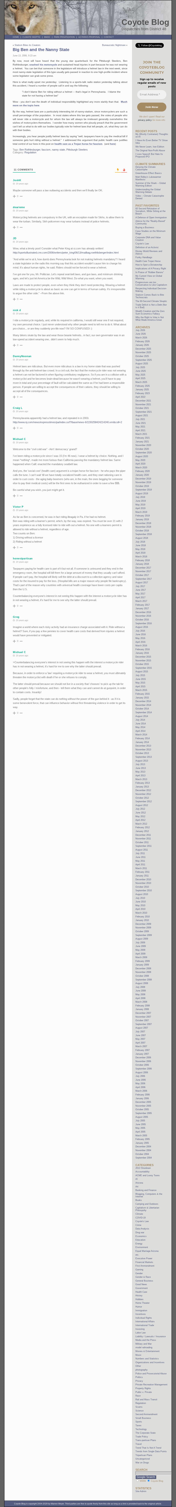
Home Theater (142, 1303)
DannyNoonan (22, 356)
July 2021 (140, 419)
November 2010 (143, 883)
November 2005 (143, 1106)
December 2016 (143, 612)
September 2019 (143, 489)
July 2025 (140, 367)
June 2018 (140, 545)
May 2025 (140, 374)
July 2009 (140, 942)
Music (138, 1355)
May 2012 (140, 816)
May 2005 (140, 1128)
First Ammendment (144, 1266)
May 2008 (140, 994)
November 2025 (143, 352)
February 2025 (142, 386)
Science (139, 1410)
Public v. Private (143, 1392)
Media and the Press (145, 1340)
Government (141, 1288)
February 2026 (142, 341)
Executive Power (143, 1258)
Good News (141, 1284)
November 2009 (143, 927)
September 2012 (143, 801)
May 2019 (140, 504)
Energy (138, 1243)
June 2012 (140, 812)
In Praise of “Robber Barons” (149, 272)
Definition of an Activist (146, 247)
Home (16, 37)
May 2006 (140, 1083)
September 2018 (143, 534)
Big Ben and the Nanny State (41, 49)
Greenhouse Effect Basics (148, 173)
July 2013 (140, 764)
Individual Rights (143, 1318)
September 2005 (143, 1113)
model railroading (143, 1347)
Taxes (138, 1425)
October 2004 (142, 1154)
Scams (138, 1407)
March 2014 (141, 734)
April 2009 (140, 953)
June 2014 (140, 723)
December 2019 (143, 478)
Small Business (143, 1418)
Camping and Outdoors (146, 1204)
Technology (141, 1429)
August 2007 (141, 1027)
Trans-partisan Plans (145, 1440)
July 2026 (140, 330)
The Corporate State (145, 1433)
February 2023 (142, 393)
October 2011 (142, 842)
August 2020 (141, 456)
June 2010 (140, 901)
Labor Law (140, 1332)
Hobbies (139, 1299)
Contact (109, 37)
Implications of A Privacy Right (150, 268)
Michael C (19, 439)
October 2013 (142, 753)
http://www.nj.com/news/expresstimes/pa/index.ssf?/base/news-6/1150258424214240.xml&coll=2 (67, 422)
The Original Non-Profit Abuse (150, 150)
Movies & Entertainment (147, 1351)
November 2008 (143, 972)
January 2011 (142, 875)
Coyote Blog (145, 22)
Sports (138, 1421)
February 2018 (142, 560)
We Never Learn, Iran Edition (149, 146)
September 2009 (143, 935)
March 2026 (141, 337)
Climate (139, 1214)
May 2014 (140, 727)
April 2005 (140, 1131)
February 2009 (142, 961)
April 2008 (140, 998)
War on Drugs (142, 1462)
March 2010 (141, 913)
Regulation (30, 152)
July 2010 (140, 898)
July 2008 (140, 987)
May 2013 (140, 771)
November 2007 (143, 1016)
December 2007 (143, 1013)
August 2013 (141, 760)
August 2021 (141, 415)
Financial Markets (144, 1262)
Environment (141, 1247)
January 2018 (142, 564)
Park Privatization (64, 37)
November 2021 (143, 404)
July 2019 (140, 497)
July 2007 (140, 1031)
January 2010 (142, 920)
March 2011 (141, 868)
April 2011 (140, 864)
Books (138, 1200)
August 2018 (141, 538)
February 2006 (142, 1094)
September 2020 (143, 452)
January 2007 (142, 1054)
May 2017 (140, 593)
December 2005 (143, 1102)
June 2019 (140, 501)
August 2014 (141, 716)
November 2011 (143, 838)
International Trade (144, 1325)
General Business (144, 1280)
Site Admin (140, 1491)
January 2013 (142, 786)
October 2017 (142, 575)
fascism (46, 149)
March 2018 (141, 556)
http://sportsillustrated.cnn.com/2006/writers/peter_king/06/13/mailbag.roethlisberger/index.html (66, 252)
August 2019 (141, 493)
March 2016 (141, 645)
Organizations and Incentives (149, 1362)
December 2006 (143, 1057)
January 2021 (142, 441)
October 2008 (142, 976)
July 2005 (140, 1120)
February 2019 (142, 515)
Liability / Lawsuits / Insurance (150, 1336)
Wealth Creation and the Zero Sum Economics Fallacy (149, 312)
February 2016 (142, 649)
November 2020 (143, 445)
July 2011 (140, 853)
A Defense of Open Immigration (151, 217)
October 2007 (142, 1020)
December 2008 (143, 968)
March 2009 (141, 957)
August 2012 (141, 805)
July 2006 (140, 1076)
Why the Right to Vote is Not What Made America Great (149, 318)
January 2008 (142, 1009)
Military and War (143, 1344)
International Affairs (145, 1321)
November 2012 (143, 794)
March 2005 (141, 1135)
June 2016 (140, 634)
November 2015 (143, 660)
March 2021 (141, 434)
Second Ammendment (146, 1414)
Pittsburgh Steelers (77, 149)
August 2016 (141, 627)
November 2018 (143, 527)
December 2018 (143, 523)
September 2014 (143, 712)
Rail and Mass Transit (146, 1399)
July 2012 (140, 809)
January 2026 (142, 345)
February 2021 (142, 438)
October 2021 (142, 408)
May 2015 (140, 682)
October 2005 (142, 1109)
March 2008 (141, 1002)
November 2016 (143, 616)
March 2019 (141, 512)
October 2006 (142, 1065)
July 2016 (140, 631)
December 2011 (143, 835)
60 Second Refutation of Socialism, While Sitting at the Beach (150, 211)
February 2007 (142, 1050)
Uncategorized (142, 1459)
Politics (139, 1377)
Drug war (139, 1232)
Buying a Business (144, 227)
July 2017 (140, 586)
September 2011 (143, 846)
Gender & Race (143, 1277)
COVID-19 (140, 1217)
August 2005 (141, 1117)
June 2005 (140, 1124)
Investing (140, 1329)
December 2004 (143, 1146)
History (138, 1295)
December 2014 (143, 701)
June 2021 (140, 423)
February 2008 (142, 1005)
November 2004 (143, 1150)
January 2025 (142, 389)
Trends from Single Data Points (151, 1451)
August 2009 (141, 938)
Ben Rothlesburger (29, 149)
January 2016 (142, 653)
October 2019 (142, 486)
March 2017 (141, 601)
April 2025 (140, 378)
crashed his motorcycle (43, 64)
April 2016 (140, 642)
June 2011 (140, 857)
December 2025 (143, 348)
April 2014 (140, 731)
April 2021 (140, 430)
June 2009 (140, 946)
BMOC (47, 37)
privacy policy (145, 120)
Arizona (139, 1183)
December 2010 (143, 879)
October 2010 (142, 887)
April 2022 (140, 397)
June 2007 (140, 1035)
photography (141, 1369)
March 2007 (141, 1046)
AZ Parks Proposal (89, 37)
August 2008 (141, 983)
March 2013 (141, 779)
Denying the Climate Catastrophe (145, 168)
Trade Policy (141, 1436)
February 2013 (142, 783)
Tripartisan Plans (143, 1455)
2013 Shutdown (143, 1168)
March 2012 (141, 823)
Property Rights (143, 1388)
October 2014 (142, 708)
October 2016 (142, 619)
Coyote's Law (142, 1221)
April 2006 (140, 1087)
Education (140, 1240)
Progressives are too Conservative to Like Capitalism (151, 283)
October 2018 (142, 530)
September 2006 (143, 1068)
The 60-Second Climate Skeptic (151, 301)
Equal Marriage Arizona (146, 1251)
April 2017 (140, 597)
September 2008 (143, 979)
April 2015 (140, 686)
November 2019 (143, 482)
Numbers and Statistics (147, 1358)
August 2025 (141, 363)
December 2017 (143, 567)
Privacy (139, 1381)
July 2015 (140, 675)
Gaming (139, 1269)
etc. (137, 1255)
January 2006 (142, 1098)
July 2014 (140, 720)
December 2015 (143, 656)
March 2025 (141, 382)
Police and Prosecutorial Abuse (151, 1373)
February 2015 (142, 694)
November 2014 (143, 705)
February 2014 (142, 738)
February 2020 (142, 471)
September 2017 (143, 579)
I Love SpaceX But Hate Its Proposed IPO (149, 155)
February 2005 (142, 1139)
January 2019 (142, 519)
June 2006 (140, 1080)
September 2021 (143, 412)
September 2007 (143, 1024)
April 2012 (140, 820)
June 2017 (140, 590)
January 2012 (142, 831)
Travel (138, 1444)
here (112, 143)
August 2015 (141, 671)
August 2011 (141, 849)
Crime (138, 1225)
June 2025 (140, 371)
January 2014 (142, 742)
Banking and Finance (145, 1190)
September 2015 (143, 668)
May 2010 (140, 905)
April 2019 (140, 508)
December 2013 (143, 745)
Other (138, 1366)
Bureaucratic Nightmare (113, 45)
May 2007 (140, 1039)
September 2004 (143, 1157)
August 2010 (141, 894)
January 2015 (142, 697)
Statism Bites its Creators (27, 45)
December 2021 (143, 400)
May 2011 (140, 861)
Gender (139, 1273)
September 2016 (143, 623)
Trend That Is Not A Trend (148, 1448)
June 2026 (140, 334)
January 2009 (142, 964)
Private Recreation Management (151, 1384)
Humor (138, 1306)
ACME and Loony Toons (147, 1175)
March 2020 (141, 467)
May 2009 (140, 950)
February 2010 (142, 916)
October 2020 (142, 449)
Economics (141, 1236)
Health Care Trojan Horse (148, 261)
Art (136, 1186)
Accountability (142, 1171)
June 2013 (140, 768)
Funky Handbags (143, 257)
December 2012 (143, 790)
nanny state (58, 149)
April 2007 (140, 1042)
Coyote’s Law (142, 243)
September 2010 (143, 890)
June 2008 (140, 990)
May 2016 (140, 638)
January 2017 (142, 608)
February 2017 (142, 605)
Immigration (141, 1310)
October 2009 (142, 931)
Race (138, 1395)
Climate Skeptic (32, 37)
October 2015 (142, 664)
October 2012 (142, 798)
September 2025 (143, 360)
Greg (16, 616)
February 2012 (142, 827)
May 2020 (140, 460)
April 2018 (140, 552)
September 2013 (143, 757)
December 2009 (143, 924)
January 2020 (142, 475)
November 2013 (143, 749)
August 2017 (141, 582)
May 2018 (140, 549)
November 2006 (143, 1061)
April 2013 (140, 775)
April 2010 (140, 909)
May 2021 (140, 426)
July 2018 (140, 541)
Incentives (140, 1314)
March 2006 (141, 1091)
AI (136, 1179)
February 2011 (142, 872)
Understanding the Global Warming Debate (148, 190)
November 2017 (143, 571)
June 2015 (140, 679)
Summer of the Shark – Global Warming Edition (150, 184)
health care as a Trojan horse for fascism (78, 143)
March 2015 (141, 690)
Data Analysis (142, 1228)
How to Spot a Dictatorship (148, 264)
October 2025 (142, 356)
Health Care (141, 1292)
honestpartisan (23, 558)
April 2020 (140, 463)
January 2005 (142, 1143)
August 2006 (141, 1072)
